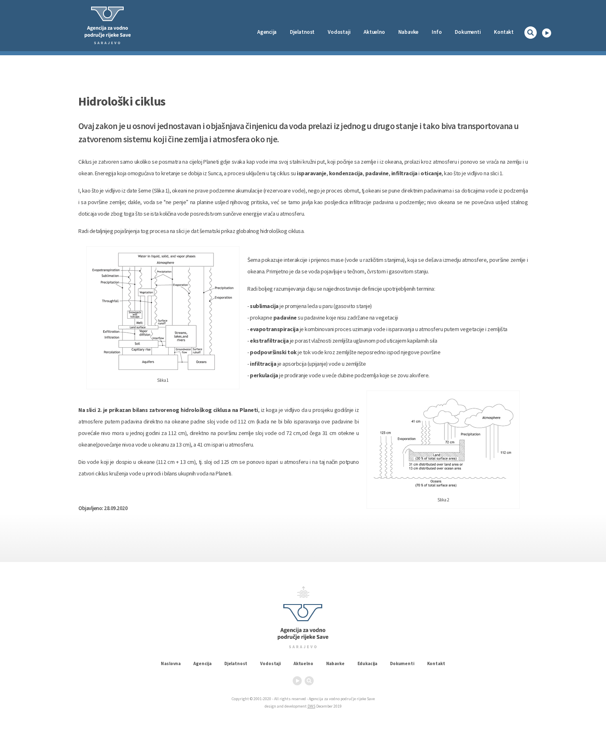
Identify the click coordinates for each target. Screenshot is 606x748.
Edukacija (367, 663)
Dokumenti (468, 31)
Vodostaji (270, 663)
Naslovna (171, 663)
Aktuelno (374, 31)
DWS (311, 706)
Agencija (267, 31)
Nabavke (408, 31)
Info (437, 31)
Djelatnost (235, 663)
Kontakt (504, 31)
